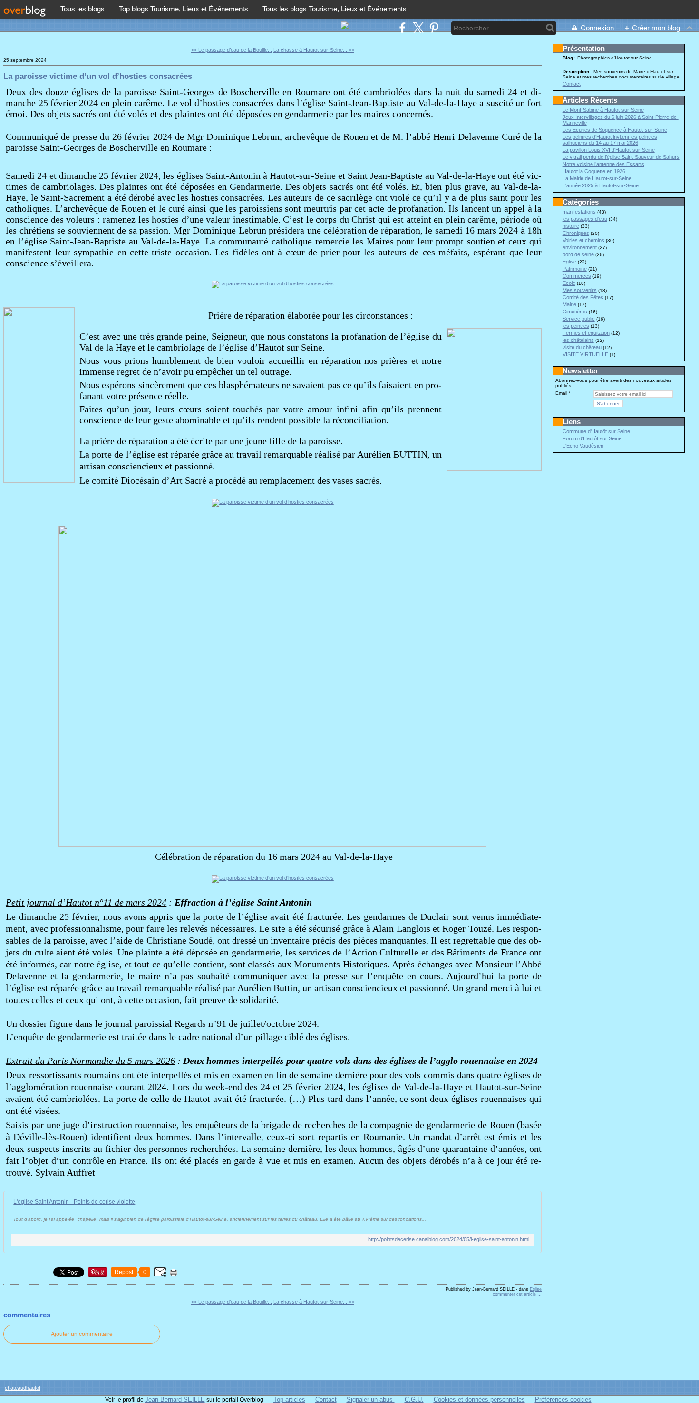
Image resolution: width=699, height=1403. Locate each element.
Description (577, 71)
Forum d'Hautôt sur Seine (592, 438)
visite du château (582, 347)
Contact (572, 84)
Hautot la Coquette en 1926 (594, 171)
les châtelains (578, 340)
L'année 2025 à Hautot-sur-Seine (601, 185)
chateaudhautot (22, 1388)
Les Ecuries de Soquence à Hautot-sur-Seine (615, 130)
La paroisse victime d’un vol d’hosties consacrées (97, 76)
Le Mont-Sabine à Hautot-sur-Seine (603, 110)
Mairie (569, 304)
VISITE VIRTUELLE (585, 354)
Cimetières (575, 311)
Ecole (569, 283)
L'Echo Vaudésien (583, 445)
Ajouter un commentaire (82, 1334)
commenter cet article (515, 1294)
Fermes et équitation (586, 333)
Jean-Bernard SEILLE (175, 1399)
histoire (571, 226)
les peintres (576, 326)
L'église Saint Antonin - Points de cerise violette (74, 1201)
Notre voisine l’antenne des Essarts (603, 164)
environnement (580, 247)
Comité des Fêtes (583, 297)
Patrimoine (575, 269)
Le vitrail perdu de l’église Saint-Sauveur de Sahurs (621, 157)
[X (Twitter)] (418, 27)
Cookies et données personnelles (479, 1399)
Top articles (289, 1399)
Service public (579, 319)
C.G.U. (414, 1399)
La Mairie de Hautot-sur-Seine (597, 178)
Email (561, 393)
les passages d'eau (585, 219)
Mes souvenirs (580, 290)
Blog (568, 57)
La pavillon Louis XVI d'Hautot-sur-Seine (609, 150)
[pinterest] (434, 27)
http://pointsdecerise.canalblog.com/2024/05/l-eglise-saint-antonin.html (448, 1239)
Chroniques (576, 233)
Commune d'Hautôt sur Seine (596, 431)
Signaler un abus (371, 1399)
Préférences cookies (563, 1399)
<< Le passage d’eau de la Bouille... (231, 50)
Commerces (577, 276)
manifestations (579, 211)
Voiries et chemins (583, 240)
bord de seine (578, 254)
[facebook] (402, 27)
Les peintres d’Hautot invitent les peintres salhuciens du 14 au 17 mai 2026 (610, 140)
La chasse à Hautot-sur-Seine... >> (313, 50)
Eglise (536, 1289)
